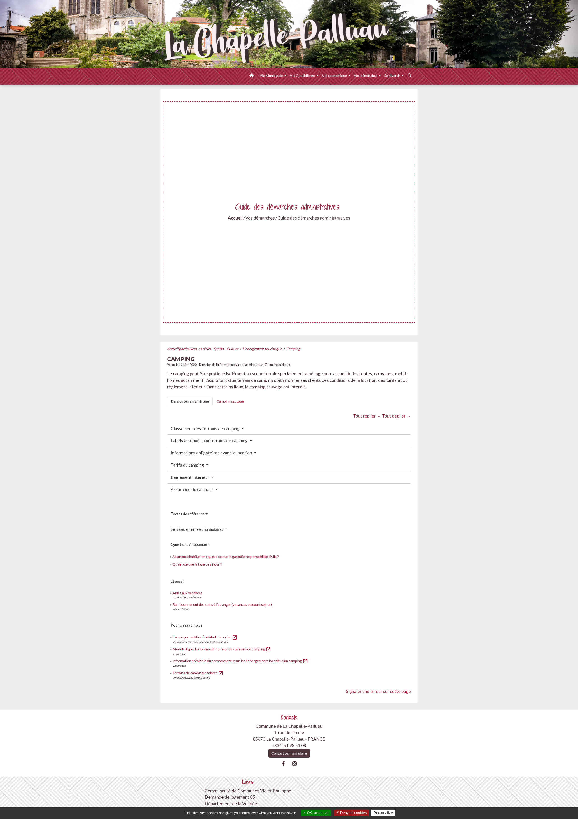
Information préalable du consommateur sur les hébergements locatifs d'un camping (240, 661)
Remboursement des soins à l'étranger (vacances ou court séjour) (222, 604)
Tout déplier (396, 415)
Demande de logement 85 (230, 797)
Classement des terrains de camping (205, 428)
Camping (293, 349)
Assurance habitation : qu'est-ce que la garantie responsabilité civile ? (225, 556)
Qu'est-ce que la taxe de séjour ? (197, 564)
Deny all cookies (353, 813)
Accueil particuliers (182, 349)
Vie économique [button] (334, 75)
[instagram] (294, 763)
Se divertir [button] (392, 75)
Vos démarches (260, 217)
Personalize (383, 813)
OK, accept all (317, 813)
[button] (251, 76)
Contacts (289, 717)
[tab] (190, 401)
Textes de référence (188, 514)
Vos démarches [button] (366, 75)
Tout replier (367, 415)
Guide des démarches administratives (313, 217)
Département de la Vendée (231, 803)
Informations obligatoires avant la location (212, 452)
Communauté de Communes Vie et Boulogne (248, 790)
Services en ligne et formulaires (197, 529)
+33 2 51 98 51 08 (289, 745)
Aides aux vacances (187, 593)
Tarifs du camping (188, 464)
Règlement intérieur (190, 477)
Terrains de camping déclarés (198, 672)
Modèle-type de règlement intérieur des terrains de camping (221, 649)
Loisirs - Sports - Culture (220, 349)
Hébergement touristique (262, 349)
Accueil (235, 217)
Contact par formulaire (289, 753)
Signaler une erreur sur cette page (378, 691)
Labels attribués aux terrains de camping (210, 440)
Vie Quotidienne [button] (303, 75)
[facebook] (283, 763)
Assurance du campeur (192, 489)
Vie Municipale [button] (272, 75)
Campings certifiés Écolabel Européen (204, 637)
